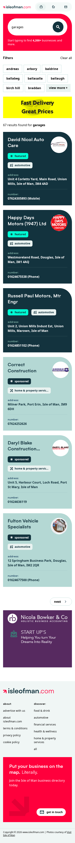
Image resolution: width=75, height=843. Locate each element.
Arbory (32, 69)
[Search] (58, 26)
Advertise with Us (14, 710)
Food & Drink (42, 710)
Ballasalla (35, 78)
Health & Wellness (45, 731)
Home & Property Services (45, 740)
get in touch (55, 812)
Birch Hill (13, 88)
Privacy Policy (12, 735)
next (57, 602)
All (35, 749)
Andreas (12, 69)
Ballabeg (13, 78)
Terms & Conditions (15, 728)
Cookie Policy (11, 742)
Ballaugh (58, 78)
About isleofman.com (12, 719)
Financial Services (45, 724)
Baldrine (51, 69)
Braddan (34, 88)
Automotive (41, 717)
